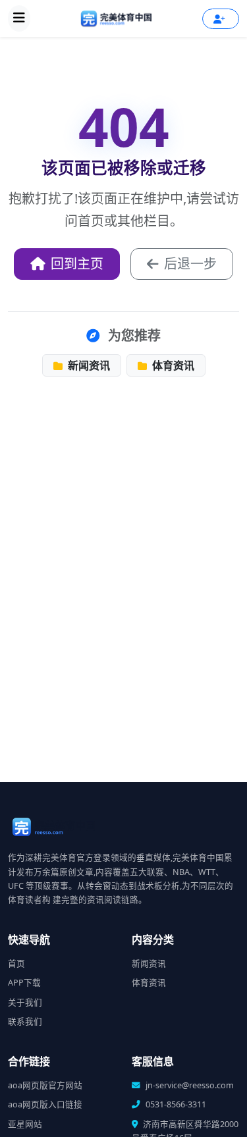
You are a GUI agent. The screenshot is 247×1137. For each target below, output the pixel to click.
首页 (16, 963)
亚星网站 (25, 1124)
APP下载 (24, 982)
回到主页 (77, 264)
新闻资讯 (87, 365)
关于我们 (25, 1002)
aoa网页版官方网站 (45, 1085)
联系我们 (25, 1021)
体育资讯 (172, 365)
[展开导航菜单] (19, 18)
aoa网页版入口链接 (45, 1104)
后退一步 (190, 264)
